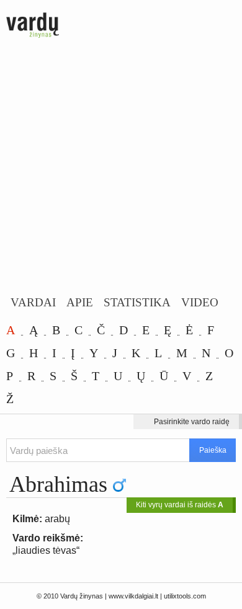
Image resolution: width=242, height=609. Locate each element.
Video (199, 302)
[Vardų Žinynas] (32, 26)
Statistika (137, 302)
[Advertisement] (121, 169)
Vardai (33, 302)
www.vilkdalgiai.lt (133, 596)
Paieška (212, 450)
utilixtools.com (185, 596)
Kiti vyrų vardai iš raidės (179, 504)
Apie (79, 302)
